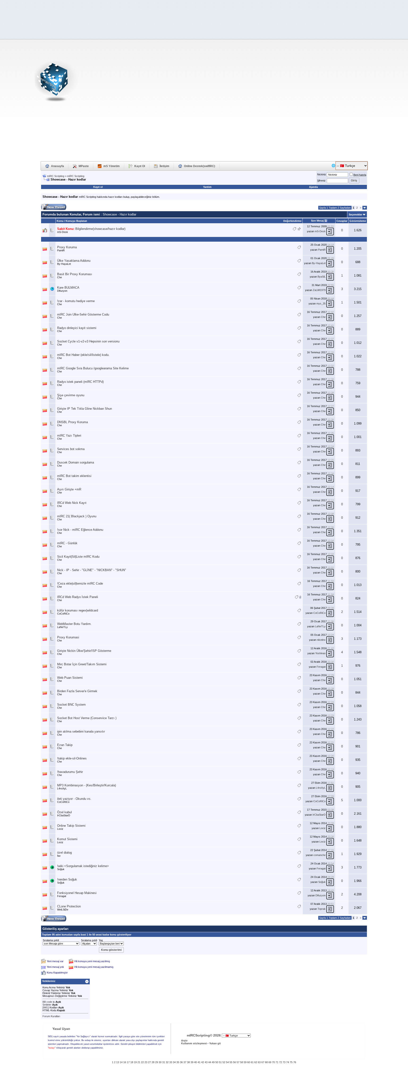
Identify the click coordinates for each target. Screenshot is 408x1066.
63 (259, 1062)
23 (145, 1062)
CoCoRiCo (63, 613)
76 (294, 1062)
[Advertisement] (369, 83)
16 (124, 1062)
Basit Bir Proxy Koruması (74, 274)
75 (291, 1062)
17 (128, 1062)
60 (248, 1062)
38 (188, 1062)
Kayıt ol (98, 186)
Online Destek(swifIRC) (199, 166)
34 (174, 1062)
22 (142, 1062)
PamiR (61, 250)
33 (170, 1062)
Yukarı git (215, 1043)
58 (241, 1062)
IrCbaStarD (63, 815)
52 (223, 1062)
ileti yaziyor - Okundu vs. (74, 799)
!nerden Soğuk (67, 879)
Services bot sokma (71, 449)
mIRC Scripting (55, 176)
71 (277, 1062)
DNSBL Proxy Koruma (72, 422)
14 (121, 1062)
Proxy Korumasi (68, 637)
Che (59, 277)
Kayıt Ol (139, 166)
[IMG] (45, 1007)
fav (59, 855)
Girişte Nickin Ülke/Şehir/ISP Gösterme (84, 651)
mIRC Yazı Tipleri (69, 435)
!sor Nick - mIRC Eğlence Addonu (80, 529)
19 (135, 1062)
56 (234, 1062)
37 (184, 1062)
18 (131, 1062)
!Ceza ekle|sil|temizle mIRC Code (80, 583)
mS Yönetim (111, 166)
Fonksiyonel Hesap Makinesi (77, 893)
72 (280, 1062)
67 (262, 1062)
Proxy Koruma (67, 247)
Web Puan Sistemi (70, 677)
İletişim (164, 166)
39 (192, 1062)
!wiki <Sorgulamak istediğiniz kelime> (83, 866)
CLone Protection (69, 906)
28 (153, 1062)
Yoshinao (320, 653)
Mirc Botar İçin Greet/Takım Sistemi (81, 664)
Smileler (46, 1004)
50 (216, 1062)
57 (238, 1062)
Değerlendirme (292, 220)
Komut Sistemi (67, 839)
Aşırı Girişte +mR (69, 489)
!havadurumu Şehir (70, 772)
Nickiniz (321, 174)
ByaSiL (322, 276)
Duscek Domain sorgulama (75, 462)
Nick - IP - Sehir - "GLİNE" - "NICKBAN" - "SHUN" (91, 570)
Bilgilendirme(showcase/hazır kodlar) (100, 229)
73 (284, 1062)
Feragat (321, 666)
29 (156, 1062)
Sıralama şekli (51, 940)
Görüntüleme (357, 220)
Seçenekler (355, 214)
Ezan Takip (64, 745)
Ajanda (313, 186)
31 (163, 1062)
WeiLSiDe (62, 909)
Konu (60, 220)
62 (255, 1062)
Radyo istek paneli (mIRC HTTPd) (80, 381)
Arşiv (184, 1040)
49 (213, 1062)
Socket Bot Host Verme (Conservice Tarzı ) (86, 718)
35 (177, 1062)
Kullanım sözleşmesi (194, 1043)
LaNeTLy (62, 627)
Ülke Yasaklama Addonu (73, 260)
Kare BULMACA (68, 287)
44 (209, 1062)
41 (199, 1062)
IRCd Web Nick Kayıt (71, 503)
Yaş (101, 940)
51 (220, 1062)
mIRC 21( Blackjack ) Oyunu (76, 516)
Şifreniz (321, 180)
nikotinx (321, 639)
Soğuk (60, 869)
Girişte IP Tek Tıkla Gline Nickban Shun (84, 408)
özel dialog (64, 852)
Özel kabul (64, 812)
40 (195, 1062)
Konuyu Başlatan (76, 220)
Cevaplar (341, 220)
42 (202, 1062)
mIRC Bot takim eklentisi (74, 476)
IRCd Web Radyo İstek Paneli (77, 597)
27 (149, 1062)
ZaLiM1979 (319, 290)
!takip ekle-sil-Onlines (72, 758)
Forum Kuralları (51, 1016)
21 (138, 1062)
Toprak (322, 908)
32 (167, 1062)
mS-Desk (62, 232)
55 (231, 1062)
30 (160, 1062)
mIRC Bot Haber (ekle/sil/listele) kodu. (83, 355)
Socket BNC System (71, 704)
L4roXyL (62, 788)
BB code (47, 1001)
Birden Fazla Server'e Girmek (77, 691)
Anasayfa (57, 166)
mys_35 (321, 303)
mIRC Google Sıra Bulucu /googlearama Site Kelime (93, 368)
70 (273, 1062)
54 (227, 1062)
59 (245, 1062)
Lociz (60, 828)
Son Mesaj (317, 220)
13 (117, 1062)
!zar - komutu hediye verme (76, 301)
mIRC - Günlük (67, 543)
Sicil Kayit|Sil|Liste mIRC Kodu (78, 556)
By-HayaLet (64, 263)
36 (181, 1062)
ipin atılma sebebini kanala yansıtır (81, 731)
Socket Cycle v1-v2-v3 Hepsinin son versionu (88, 341)
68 (266, 1062)
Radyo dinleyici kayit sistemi (76, 328)
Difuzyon (62, 290)
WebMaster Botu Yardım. (74, 624)
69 (269, 1062)
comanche (320, 855)
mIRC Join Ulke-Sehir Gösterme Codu (83, 314)
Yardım (207, 186)
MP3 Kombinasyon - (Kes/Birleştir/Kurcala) (86, 785)
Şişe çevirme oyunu (70, 395)
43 (206, 1062)
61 (252, 1062)
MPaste (84, 166)
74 (287, 1062)
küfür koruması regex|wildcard (77, 610)
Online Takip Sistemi (71, 825)
